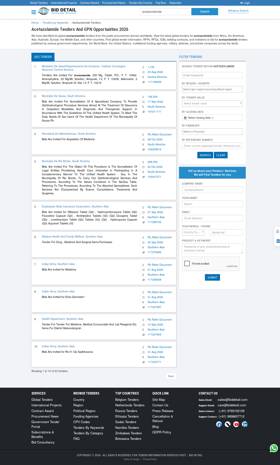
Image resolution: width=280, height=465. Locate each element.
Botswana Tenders (128, 438)
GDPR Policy (161, 432)
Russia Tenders (126, 410)
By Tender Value (193, 97)
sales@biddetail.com (232, 399)
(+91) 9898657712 (231, 416)
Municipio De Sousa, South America (63, 96)
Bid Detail (195, 455)
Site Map (158, 399)
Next (171, 376)
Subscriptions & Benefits (42, 434)
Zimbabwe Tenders (128, 433)
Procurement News (114, 2)
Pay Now (161, 2)
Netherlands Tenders (130, 405)
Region (78, 405)
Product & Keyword (196, 240)
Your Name (190, 198)
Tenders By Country (140, 2)
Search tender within (208, 66)
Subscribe (175, 2)
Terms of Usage (131, 459)
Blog (155, 426)
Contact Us (160, 405)
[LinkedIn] (245, 424)
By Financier (190, 125)
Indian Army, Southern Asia (58, 264)
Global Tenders (39, 2)
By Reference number (197, 140)
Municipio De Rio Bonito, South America (66, 161)
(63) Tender (43, 57)
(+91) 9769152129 (231, 410)
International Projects (64, 2)
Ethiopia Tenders (127, 416)
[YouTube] (236, 424)
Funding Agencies (85, 416)
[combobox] (212, 89)
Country (79, 399)
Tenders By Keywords (88, 427)
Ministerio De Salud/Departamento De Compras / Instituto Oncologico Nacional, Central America (84, 67)
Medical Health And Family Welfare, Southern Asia (72, 236)
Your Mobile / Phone (196, 226)
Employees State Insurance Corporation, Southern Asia (75, 206)
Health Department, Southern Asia (62, 319)
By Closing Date (193, 112)
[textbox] (213, 89)
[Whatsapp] (274, 448)
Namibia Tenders (127, 427)
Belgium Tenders (127, 399)
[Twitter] (227, 424)
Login (247, 2)
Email (186, 212)
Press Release (162, 410)
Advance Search (238, 10)
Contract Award (89, 2)
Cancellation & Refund (162, 418)
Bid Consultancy (43, 442)
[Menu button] (34, 12)
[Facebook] (219, 424)
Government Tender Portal (45, 424)
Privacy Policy (150, 459)
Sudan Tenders (125, 421)
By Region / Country (196, 83)
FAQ (76, 438)
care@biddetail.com (232, 405)
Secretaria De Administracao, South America (69, 133)
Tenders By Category (88, 433)
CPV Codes (81, 421)
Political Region (84, 410)
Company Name (192, 183)
